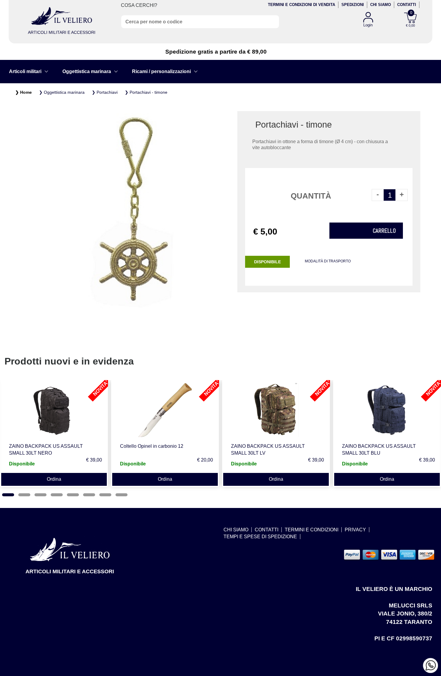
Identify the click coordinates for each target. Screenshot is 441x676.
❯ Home (23, 92)
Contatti (406, 4)
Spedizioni (352, 4)
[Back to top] (430, 647)
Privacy (355, 529)
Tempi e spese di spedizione (260, 536)
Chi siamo (380, 4)
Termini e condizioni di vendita (301, 4)
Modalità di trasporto (328, 261)
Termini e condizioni (311, 529)
